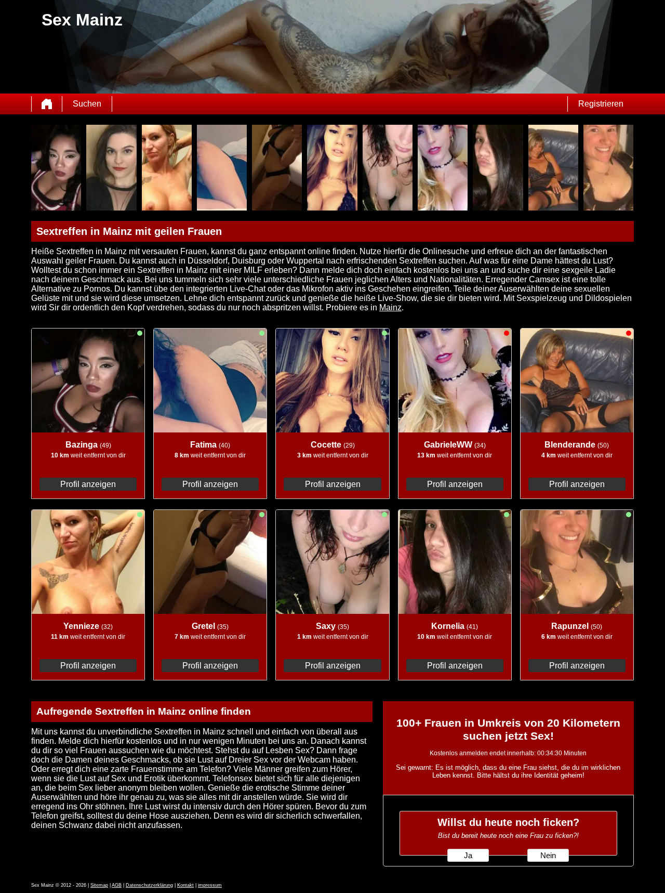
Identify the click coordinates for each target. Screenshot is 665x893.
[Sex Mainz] (47, 104)
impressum (210, 885)
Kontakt (185, 885)
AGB (117, 885)
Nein (548, 855)
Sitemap (99, 885)
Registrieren (600, 103)
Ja (468, 855)
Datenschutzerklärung (149, 885)
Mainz (390, 307)
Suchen (87, 103)
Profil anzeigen (88, 484)
